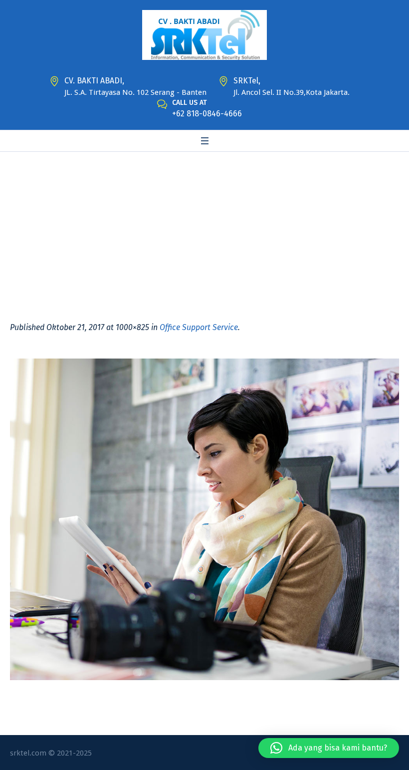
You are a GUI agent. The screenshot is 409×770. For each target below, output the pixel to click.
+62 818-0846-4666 (207, 113)
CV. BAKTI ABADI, (94, 80)
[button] (328, 748)
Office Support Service (199, 327)
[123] (204, 519)
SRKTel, (246, 80)
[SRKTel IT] (204, 35)
